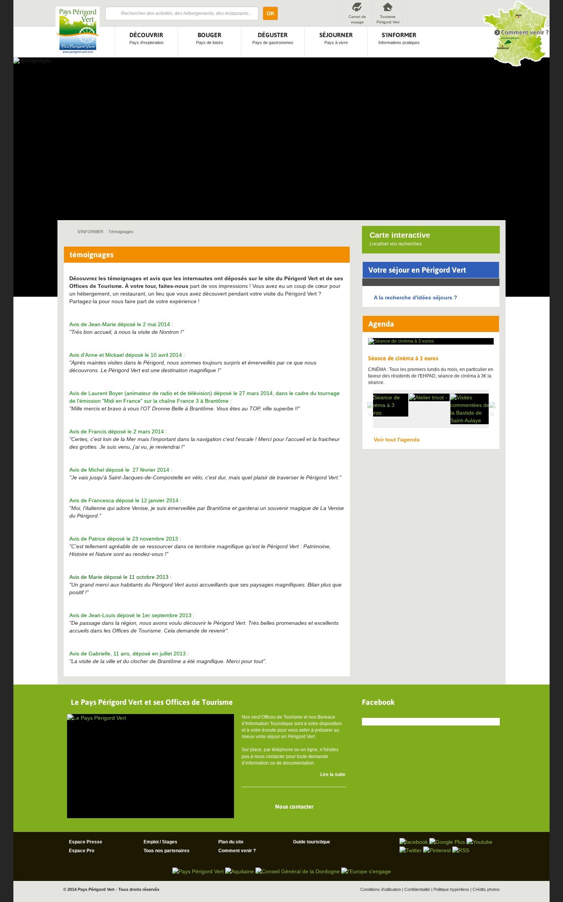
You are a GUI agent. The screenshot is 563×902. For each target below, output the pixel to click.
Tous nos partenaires (167, 850)
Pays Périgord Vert (96, 889)
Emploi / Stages (160, 842)
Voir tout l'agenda (397, 439)
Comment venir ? (237, 850)
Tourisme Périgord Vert (387, 19)
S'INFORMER (90, 231)
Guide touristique (311, 842)
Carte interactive (400, 239)
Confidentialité (417, 889)
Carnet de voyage (357, 19)
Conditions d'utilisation (380, 889)
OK (271, 13)
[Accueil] (78, 30)
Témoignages (121, 231)
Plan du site (231, 842)
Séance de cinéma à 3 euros (403, 358)
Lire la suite (332, 774)
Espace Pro (81, 850)
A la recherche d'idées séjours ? (415, 297)
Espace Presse (85, 842)
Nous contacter (294, 806)
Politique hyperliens (451, 889)
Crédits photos (486, 889)
